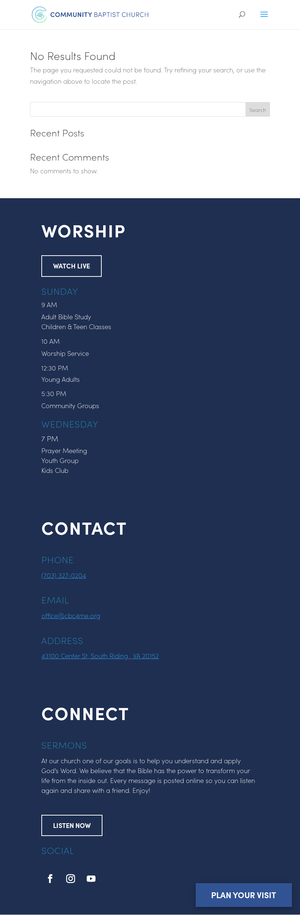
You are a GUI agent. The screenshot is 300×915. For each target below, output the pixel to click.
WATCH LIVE (71, 265)
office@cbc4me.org (70, 615)
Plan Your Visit (243, 894)
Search (258, 109)
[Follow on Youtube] (91, 879)
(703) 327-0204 (63, 575)
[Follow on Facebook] (50, 879)
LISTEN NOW (72, 825)
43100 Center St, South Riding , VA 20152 (100, 655)
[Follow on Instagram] (70, 879)
